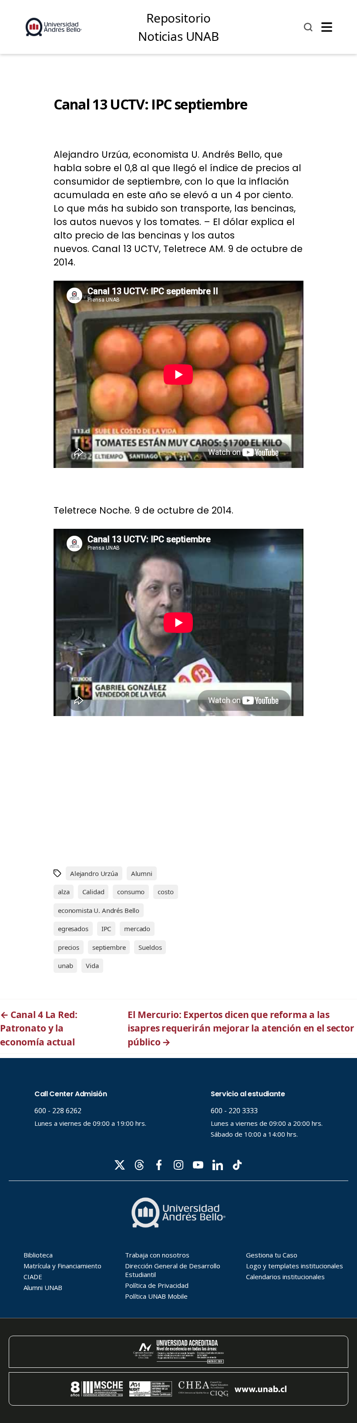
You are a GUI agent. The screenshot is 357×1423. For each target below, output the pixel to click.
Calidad (93, 891)
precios (68, 947)
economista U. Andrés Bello (98, 910)
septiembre (109, 947)
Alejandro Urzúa (94, 873)
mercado (137, 928)
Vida (92, 965)
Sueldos (150, 947)
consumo (131, 891)
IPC (106, 928)
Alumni (141, 873)
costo (165, 891)
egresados (73, 928)
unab (65, 965)
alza (63, 891)
